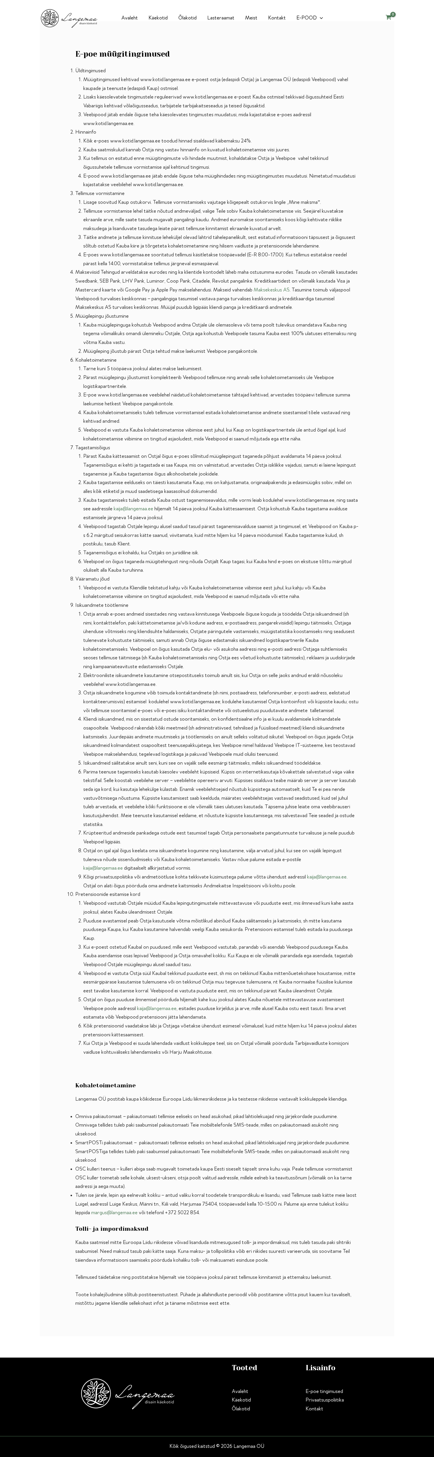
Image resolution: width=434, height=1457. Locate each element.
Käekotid (158, 18)
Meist (251, 18)
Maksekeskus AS (272, 290)
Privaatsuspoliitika (325, 1400)
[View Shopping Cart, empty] (388, 18)
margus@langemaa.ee (114, 1212)
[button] (320, 18)
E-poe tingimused (324, 1391)
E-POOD (306, 18)
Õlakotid (187, 18)
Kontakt (277, 18)
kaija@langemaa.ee (133, 509)
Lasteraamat (220, 18)
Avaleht (129, 18)
